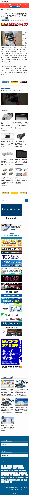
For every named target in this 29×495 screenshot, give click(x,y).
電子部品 (6, 482)
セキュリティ (21, 468)
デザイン (11, 470)
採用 (26, 475)
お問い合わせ (19, 489)
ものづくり (9, 466)
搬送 (18, 20)
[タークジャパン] (14, 82)
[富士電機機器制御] (11, 296)
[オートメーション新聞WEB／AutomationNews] (4, 1)
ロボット (14, 20)
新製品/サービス (5, 20)
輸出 (22, 479)
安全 (18, 475)
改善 (9, 477)
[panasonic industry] (11, 221)
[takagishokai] (11, 253)
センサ (3, 470)
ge (11, 20)
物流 (26, 477)
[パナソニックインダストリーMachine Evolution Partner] (11, 328)
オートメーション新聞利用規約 (8, 487)
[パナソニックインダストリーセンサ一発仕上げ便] (11, 311)
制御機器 (24, 472)
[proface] (5, 82)
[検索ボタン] (24, 1)
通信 (25, 479)
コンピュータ (9, 468)
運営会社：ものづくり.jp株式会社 (20, 487)
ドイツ (20, 470)
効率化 (7, 475)
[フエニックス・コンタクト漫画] (11, 274)
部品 (2, 482)
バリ (24, 470)
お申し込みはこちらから (15, 6)
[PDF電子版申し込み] (14, 26)
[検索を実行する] (26, 200)
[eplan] (11, 281)
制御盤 (3, 475)
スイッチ (15, 468)
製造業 (13, 479)
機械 (13, 477)
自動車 (9, 479)
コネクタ (3, 468)
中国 (17, 472)
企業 (20, 472)
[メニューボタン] (27, 1)
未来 (26, 20)
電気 (11, 482)
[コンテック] (11, 320)
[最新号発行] (11, 368)
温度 (19, 477)
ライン (3, 472)
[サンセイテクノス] (11, 238)
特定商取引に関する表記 (11, 489)
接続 (2, 477)
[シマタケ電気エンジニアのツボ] (5, 194)
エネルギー (15, 466)
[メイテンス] (11, 335)
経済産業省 (4, 479)
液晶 (16, 477)
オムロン (20, 466)
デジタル (16, 470)
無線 (23, 477)
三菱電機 (12, 472)
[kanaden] (11, 304)
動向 (11, 475)
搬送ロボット (22, 20)
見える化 (17, 479)
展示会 (22, 475)
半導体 (15, 475)
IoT (4, 466)
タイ (7, 470)
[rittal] (23, 82)
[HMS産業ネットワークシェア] (11, 231)
